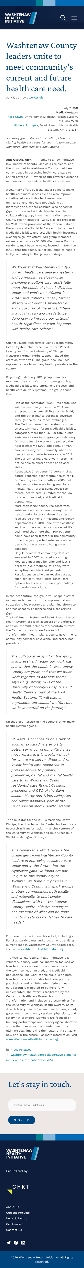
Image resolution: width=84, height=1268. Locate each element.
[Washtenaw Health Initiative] (21, 18)
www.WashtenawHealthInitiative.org (38, 949)
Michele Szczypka (25, 125)
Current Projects (18, 1212)
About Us (12, 1207)
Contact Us (14, 1229)
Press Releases (21, 1049)
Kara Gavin (15, 116)
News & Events (16, 1218)
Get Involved (14, 1224)
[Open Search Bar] (63, 18)
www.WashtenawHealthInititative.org (32, 1039)
